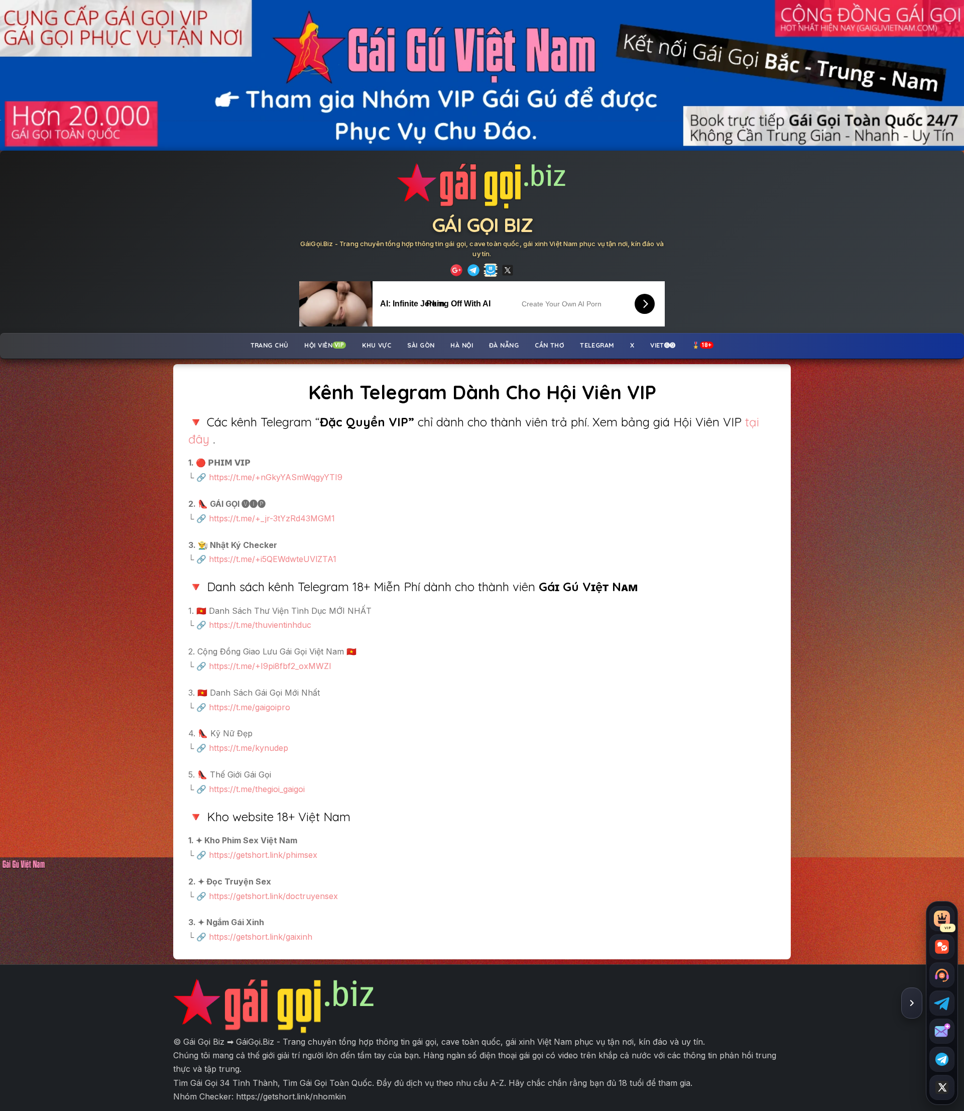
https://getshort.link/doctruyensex (273, 896)
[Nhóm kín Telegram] (941, 1059)
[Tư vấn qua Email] (941, 1031)
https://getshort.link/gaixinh (260, 937)
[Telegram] (473, 270)
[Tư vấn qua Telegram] (941, 1003)
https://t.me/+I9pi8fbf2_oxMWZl (270, 666)
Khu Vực (376, 345)
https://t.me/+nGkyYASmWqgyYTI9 (275, 477)
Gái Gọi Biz (482, 224)
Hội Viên (324, 345)
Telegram (597, 345)
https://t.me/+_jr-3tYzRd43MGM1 (272, 518)
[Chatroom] (941, 946)
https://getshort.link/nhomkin (291, 1096)
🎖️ (702, 345)
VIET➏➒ (663, 345)
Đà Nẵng (504, 345)
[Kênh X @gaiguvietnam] (941, 1087)
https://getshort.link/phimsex (263, 855)
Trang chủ (270, 345)
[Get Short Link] (456, 270)
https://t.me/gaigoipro (248, 707)
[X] (508, 270)
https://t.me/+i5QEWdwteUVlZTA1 (272, 559)
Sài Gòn (420, 345)
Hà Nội (461, 345)
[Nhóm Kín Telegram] (491, 270)
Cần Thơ (549, 345)
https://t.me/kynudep (248, 748)
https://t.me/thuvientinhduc (260, 625)
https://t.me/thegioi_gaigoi (257, 789)
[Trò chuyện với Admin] (941, 974)
